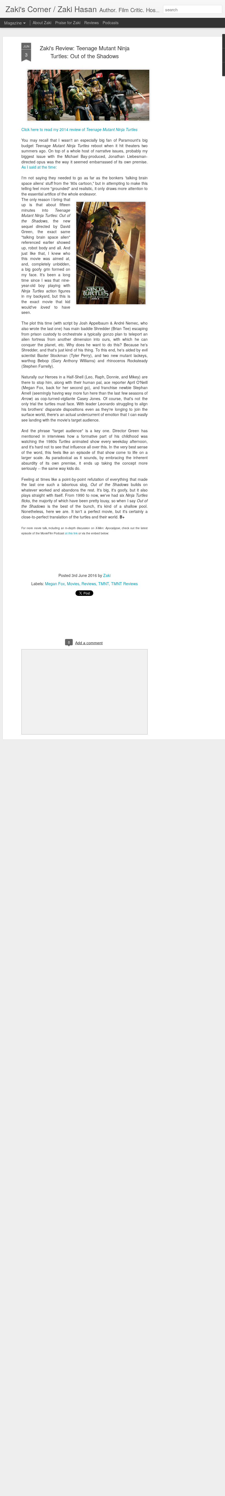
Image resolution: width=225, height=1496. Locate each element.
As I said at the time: (39, 167)
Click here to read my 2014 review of (79, 129)
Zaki (107, 575)
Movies (73, 583)
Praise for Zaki (67, 22)
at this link (71, 533)
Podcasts (111, 22)
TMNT (103, 583)
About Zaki (42, 22)
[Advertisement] (177, 129)
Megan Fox (55, 583)
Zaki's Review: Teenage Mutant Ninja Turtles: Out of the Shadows (85, 52)
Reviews (88, 583)
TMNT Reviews (124, 583)
